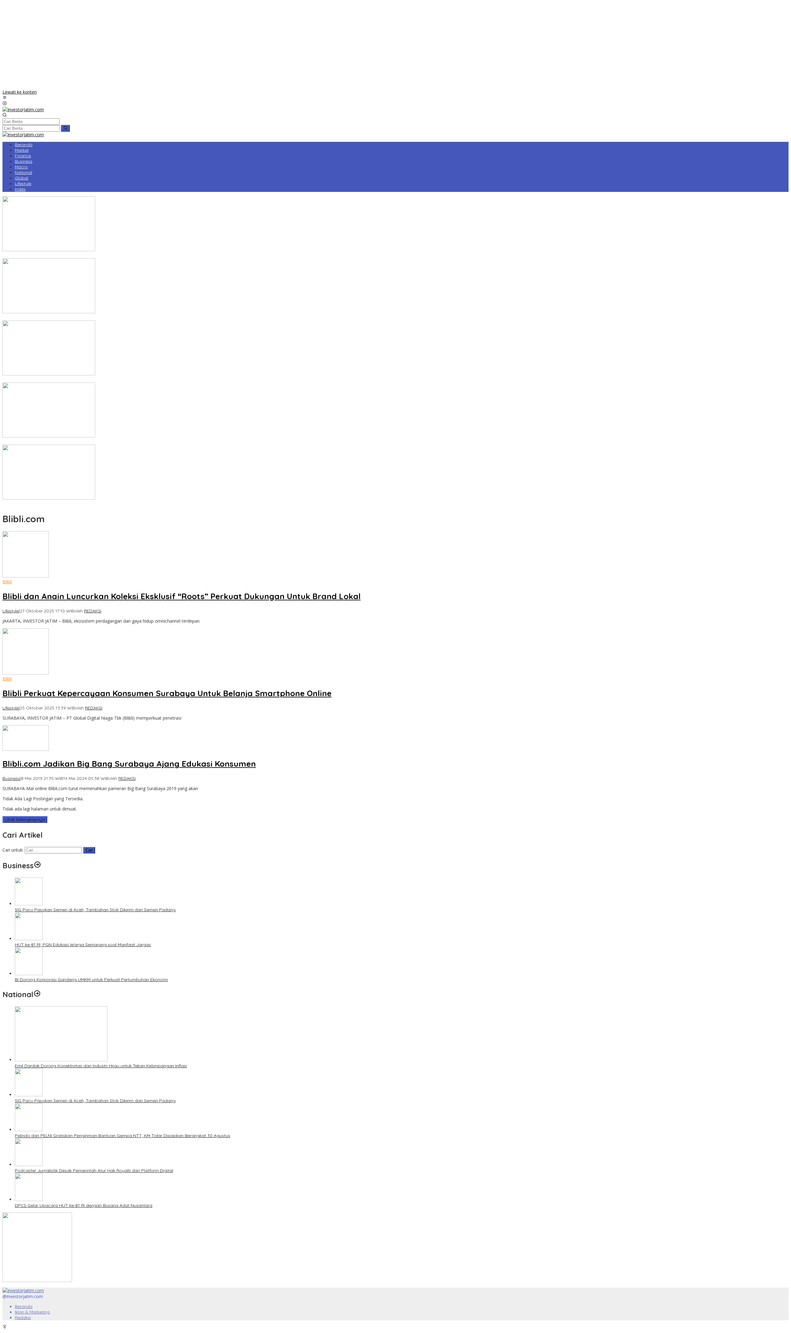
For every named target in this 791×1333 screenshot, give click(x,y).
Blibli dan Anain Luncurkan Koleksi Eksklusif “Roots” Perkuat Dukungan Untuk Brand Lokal (181, 596)
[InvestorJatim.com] (23, 109)
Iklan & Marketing (32, 1312)
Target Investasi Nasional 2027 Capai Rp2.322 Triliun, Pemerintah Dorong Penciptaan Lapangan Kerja (106, 317)
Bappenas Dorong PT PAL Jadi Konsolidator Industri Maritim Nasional (73, 255)
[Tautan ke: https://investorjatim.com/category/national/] (37, 994)
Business (11, 778)
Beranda (23, 1306)
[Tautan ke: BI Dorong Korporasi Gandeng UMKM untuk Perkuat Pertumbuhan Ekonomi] (29, 973)
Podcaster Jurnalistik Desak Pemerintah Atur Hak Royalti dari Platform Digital (94, 1170)
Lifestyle (10, 611)
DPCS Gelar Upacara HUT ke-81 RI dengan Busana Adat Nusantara (83, 1205)
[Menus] (4, 98)
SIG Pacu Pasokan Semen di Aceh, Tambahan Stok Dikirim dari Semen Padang (95, 909)
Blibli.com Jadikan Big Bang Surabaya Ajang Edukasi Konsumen (129, 764)
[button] (65, 128)
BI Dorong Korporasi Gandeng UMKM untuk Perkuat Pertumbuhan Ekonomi (91, 979)
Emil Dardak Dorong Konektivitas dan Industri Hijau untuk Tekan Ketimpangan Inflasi (101, 1066)
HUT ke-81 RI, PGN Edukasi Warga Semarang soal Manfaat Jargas (83, 944)
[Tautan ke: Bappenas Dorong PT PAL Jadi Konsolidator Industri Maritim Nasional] (48, 249)
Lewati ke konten (19, 92)
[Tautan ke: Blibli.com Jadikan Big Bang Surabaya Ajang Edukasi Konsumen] (25, 749)
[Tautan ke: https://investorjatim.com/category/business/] (37, 865)
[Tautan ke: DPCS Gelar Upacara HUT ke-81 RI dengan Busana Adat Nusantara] (29, 1199)
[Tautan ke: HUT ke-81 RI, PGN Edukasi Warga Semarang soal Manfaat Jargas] (29, 939)
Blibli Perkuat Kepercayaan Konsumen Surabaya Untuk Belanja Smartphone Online (167, 693)
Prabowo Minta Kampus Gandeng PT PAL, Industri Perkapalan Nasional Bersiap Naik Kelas (95, 504)
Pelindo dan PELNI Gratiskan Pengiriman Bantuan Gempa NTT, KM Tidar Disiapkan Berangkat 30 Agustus (122, 1135)
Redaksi (23, 1317)
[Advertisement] (395, 45)
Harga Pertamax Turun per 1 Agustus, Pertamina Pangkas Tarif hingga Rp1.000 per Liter (92, 442)
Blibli (7, 582)
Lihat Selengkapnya (25, 819)
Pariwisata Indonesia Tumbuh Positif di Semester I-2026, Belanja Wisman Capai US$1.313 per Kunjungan (108, 380)
